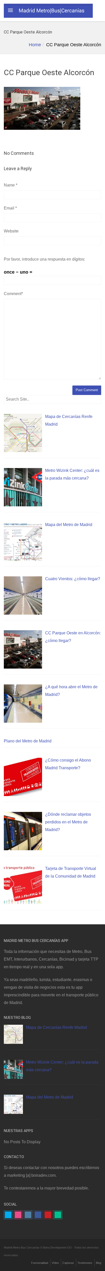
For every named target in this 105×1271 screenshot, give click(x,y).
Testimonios (84, 1262)
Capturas (68, 1262)
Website (11, 231)
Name (10, 185)
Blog (98, 1262)
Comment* (13, 293)
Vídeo (55, 1262)
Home (35, 44)
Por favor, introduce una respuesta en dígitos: (44, 259)
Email (10, 208)
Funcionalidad (39, 1262)
